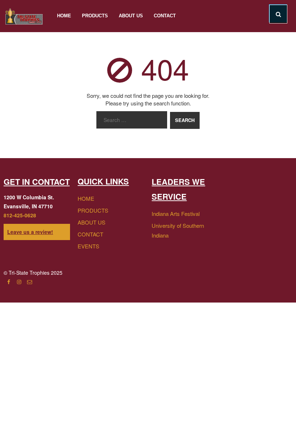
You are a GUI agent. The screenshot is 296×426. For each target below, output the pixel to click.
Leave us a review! (30, 231)
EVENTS (88, 246)
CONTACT (90, 234)
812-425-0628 (20, 215)
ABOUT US (91, 222)
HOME (86, 198)
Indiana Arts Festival (176, 213)
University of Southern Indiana (178, 230)
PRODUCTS (93, 210)
